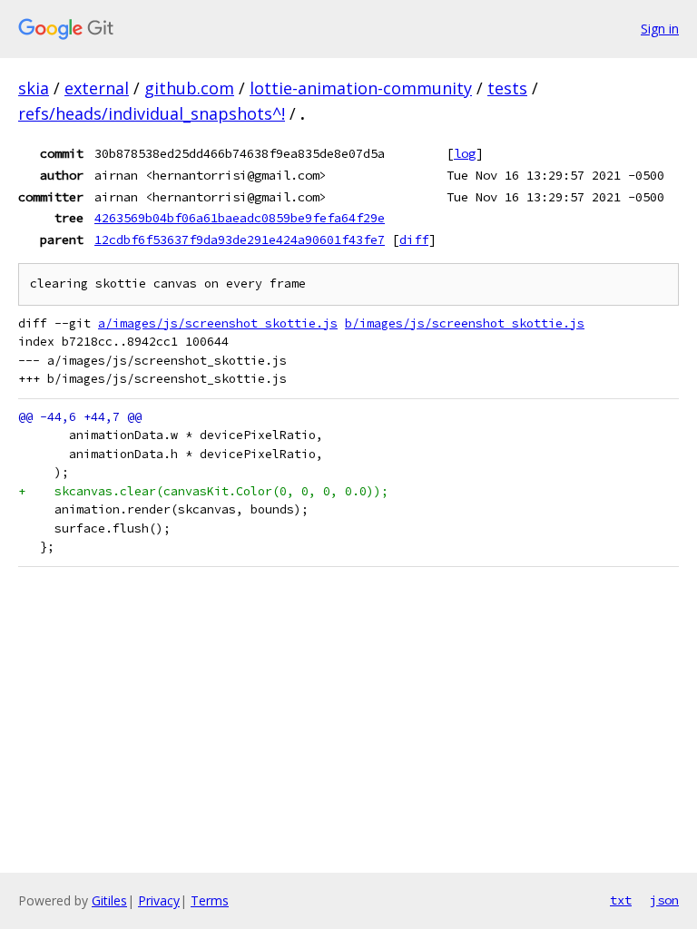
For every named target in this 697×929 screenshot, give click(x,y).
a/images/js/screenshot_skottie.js (218, 323)
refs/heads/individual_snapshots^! (151, 113)
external (96, 88)
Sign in (660, 28)
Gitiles (109, 900)
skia (33, 88)
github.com (189, 88)
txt (621, 900)
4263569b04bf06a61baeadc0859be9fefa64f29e (239, 218)
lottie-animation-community (361, 88)
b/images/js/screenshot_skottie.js (464, 323)
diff (413, 239)
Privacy (159, 900)
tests (507, 88)
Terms (210, 900)
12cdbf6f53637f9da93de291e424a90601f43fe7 (239, 239)
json (664, 900)
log (465, 153)
